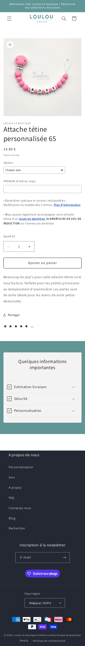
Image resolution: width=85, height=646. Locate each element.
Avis (12, 477)
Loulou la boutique (25, 635)
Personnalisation (21, 467)
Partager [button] (14, 315)
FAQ (11, 498)
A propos (15, 487)
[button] (9, 18)
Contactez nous (20, 508)
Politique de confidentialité (49, 640)
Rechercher (17, 528)
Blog (12, 518)
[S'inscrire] (65, 557)
